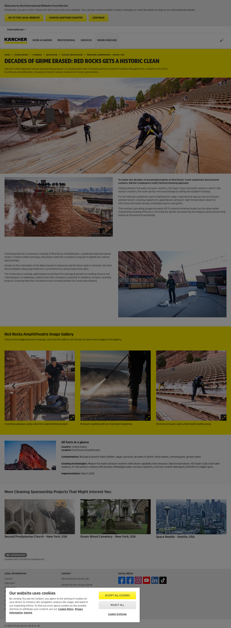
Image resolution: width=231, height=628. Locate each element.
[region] (73, 605)
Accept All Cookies (117, 595)
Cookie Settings (117, 614)
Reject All (117, 605)
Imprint (28, 612)
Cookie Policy (65, 609)
